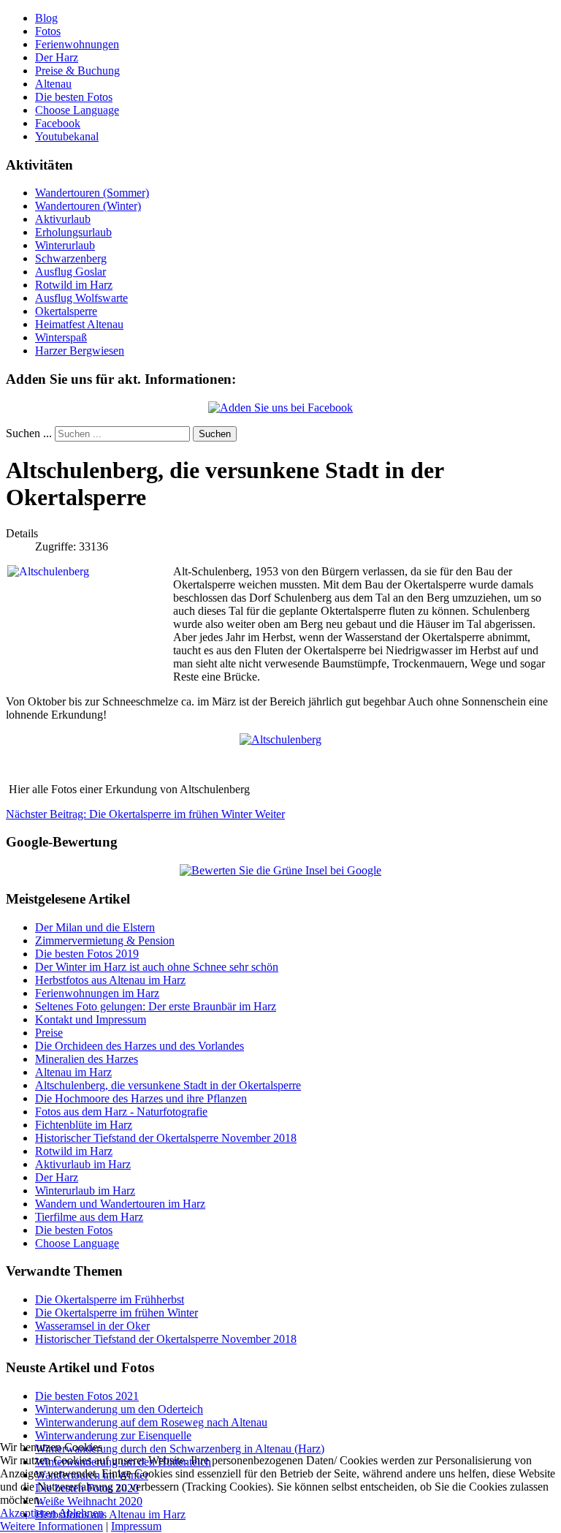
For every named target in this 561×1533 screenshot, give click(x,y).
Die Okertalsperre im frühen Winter (116, 1312)
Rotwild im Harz (73, 285)
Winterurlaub (65, 245)
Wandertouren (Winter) (88, 206)
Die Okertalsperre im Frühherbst (109, 1299)
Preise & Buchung (77, 70)
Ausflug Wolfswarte (81, 298)
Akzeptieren (28, 1513)
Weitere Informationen (51, 1526)
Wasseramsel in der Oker (92, 1326)
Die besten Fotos (73, 97)
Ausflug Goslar (70, 271)
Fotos (48, 31)
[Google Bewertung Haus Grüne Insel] (280, 870)
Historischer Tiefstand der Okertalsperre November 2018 (166, 1339)
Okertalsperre (66, 311)
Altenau (53, 83)
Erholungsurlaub (73, 232)
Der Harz (56, 57)
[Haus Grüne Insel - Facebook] (280, 407)
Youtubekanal (67, 136)
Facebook (57, 123)
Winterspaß (61, 337)
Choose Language (77, 110)
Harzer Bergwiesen (79, 350)
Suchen (215, 433)
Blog (46, 18)
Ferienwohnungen (77, 44)
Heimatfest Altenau (79, 324)
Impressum (136, 1526)
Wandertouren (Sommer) (92, 192)
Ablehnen (81, 1513)
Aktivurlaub (63, 219)
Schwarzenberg (71, 258)
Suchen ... (29, 433)
